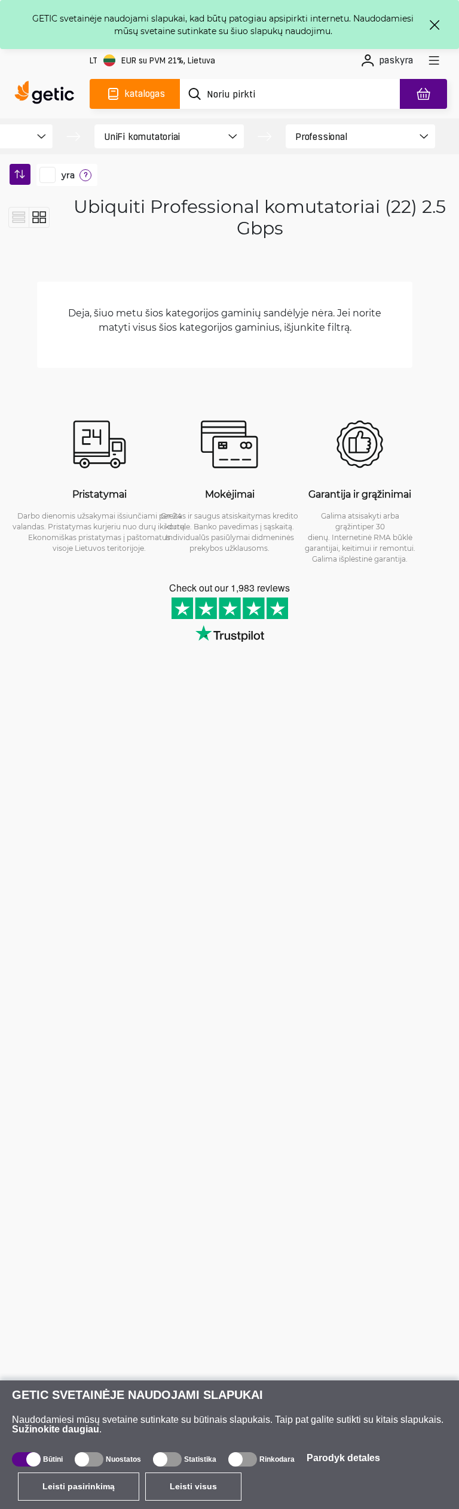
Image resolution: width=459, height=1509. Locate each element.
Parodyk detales (343, 1458)
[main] (47, 94)
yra (68, 175)
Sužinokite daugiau (55, 1429)
